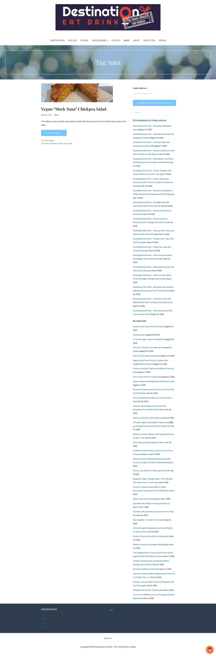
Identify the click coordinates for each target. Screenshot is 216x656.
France (43, 623)
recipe (60, 143)
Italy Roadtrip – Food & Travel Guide (148, 520)
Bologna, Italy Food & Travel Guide (148, 590)
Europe (84, 40)
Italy (43, 614)
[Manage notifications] (210, 650)
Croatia (44, 627)
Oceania (116, 40)
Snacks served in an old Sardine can (147, 417)
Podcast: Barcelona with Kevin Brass (148, 326)
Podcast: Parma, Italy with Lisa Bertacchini (151, 536)
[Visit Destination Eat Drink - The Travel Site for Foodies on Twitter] (111, 610)
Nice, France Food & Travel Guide (147, 376)
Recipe (51, 140)
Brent (56, 115)
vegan (70, 143)
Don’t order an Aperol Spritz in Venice (149, 442)
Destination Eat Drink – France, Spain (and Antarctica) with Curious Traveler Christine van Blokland (153, 182)
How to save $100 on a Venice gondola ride (151, 470)
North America (100, 40)
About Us (108, 638)
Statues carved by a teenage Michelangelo (151, 544)
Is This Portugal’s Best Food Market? (149, 339)
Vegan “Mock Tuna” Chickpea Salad (73, 109)
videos (162, 40)
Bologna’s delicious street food (146, 569)
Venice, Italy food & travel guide (146, 499)
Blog (127, 40)
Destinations (57, 40)
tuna (65, 143)
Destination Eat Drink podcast (150, 120)
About (136, 40)
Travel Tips (149, 40)
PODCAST (72, 40)
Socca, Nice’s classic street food (146, 355)
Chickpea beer (139, 334)
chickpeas (54, 143)
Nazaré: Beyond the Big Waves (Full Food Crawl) (153, 381)
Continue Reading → (54, 133)
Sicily (43, 618)
